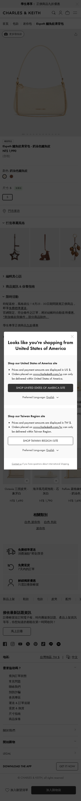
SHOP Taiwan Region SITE (40, 440)
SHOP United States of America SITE (40, 388)
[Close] (72, 336)
